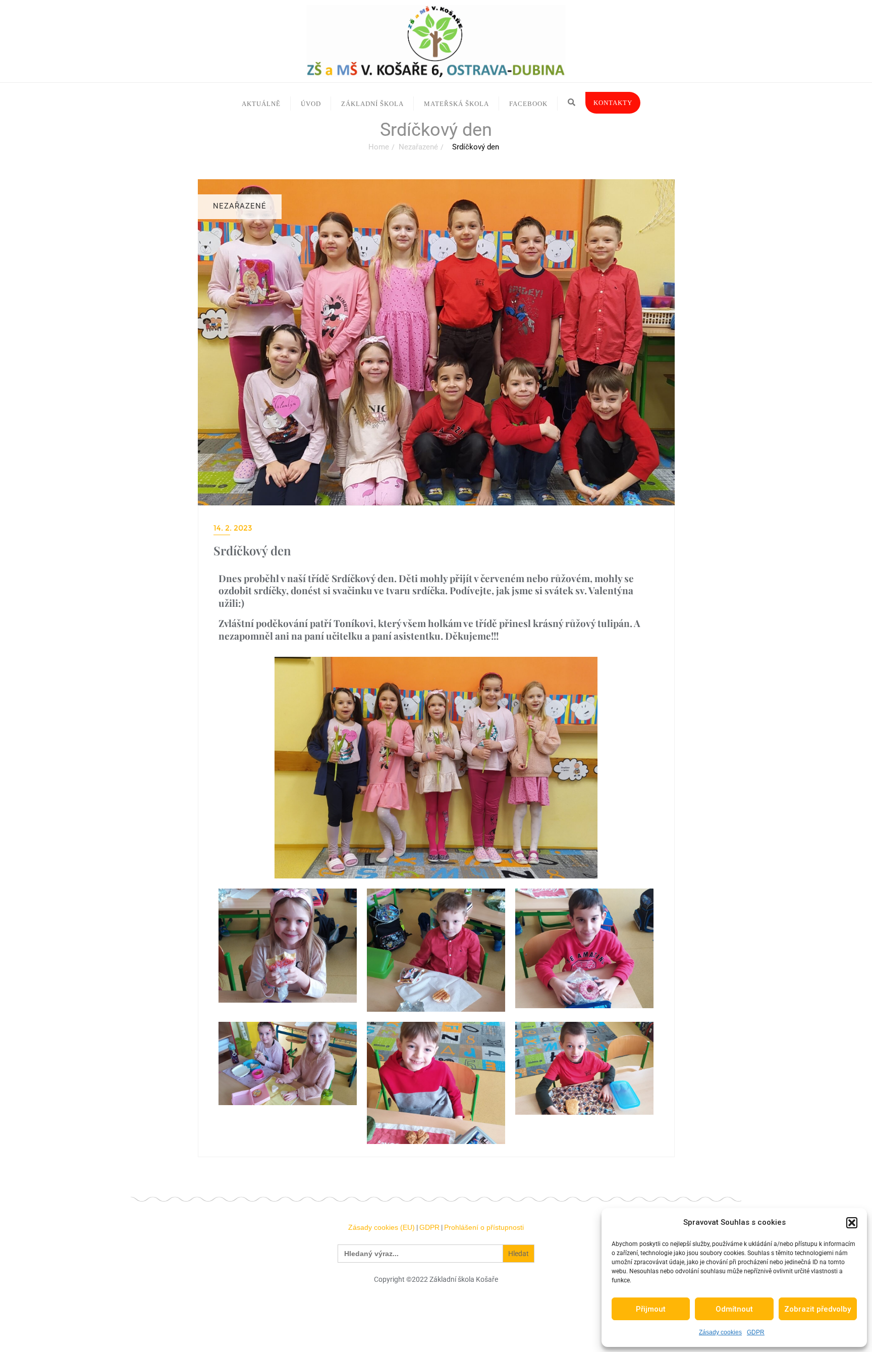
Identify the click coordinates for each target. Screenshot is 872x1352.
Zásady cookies (720, 1332)
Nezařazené (418, 146)
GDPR (756, 1332)
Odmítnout (734, 1309)
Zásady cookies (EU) (381, 1227)
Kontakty (612, 103)
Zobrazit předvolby (817, 1309)
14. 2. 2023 (232, 528)
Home (378, 146)
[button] (852, 1223)
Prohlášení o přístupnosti (484, 1227)
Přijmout (651, 1309)
